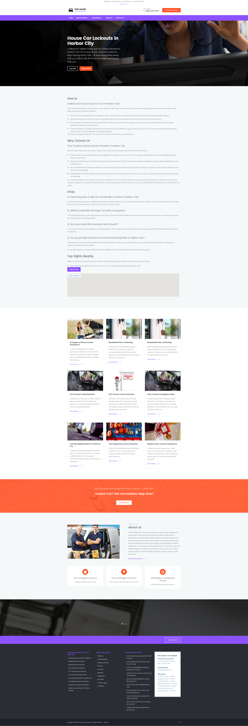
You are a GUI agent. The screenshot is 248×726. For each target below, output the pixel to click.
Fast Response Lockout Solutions (78, 681)
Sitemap (106, 722)
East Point (101, 679)
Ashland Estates (102, 659)
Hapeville (100, 673)
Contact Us (123, 4)
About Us (109, 18)
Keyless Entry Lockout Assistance (78, 685)
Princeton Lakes (102, 683)
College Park (101, 676)
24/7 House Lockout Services (77, 671)
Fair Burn (100, 666)
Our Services (96, 18)
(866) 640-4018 (152, 11)
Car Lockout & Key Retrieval (76, 668)
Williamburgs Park (103, 663)
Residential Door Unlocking (76, 661)
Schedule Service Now (171, 10)
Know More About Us (135, 559)
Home (71, 18)
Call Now (72, 68)
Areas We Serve (81, 18)
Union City (101, 669)
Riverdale (100, 656)
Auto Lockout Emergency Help (77, 675)
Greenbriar (101, 686)
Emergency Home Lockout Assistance (79, 658)
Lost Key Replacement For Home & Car (80, 678)
